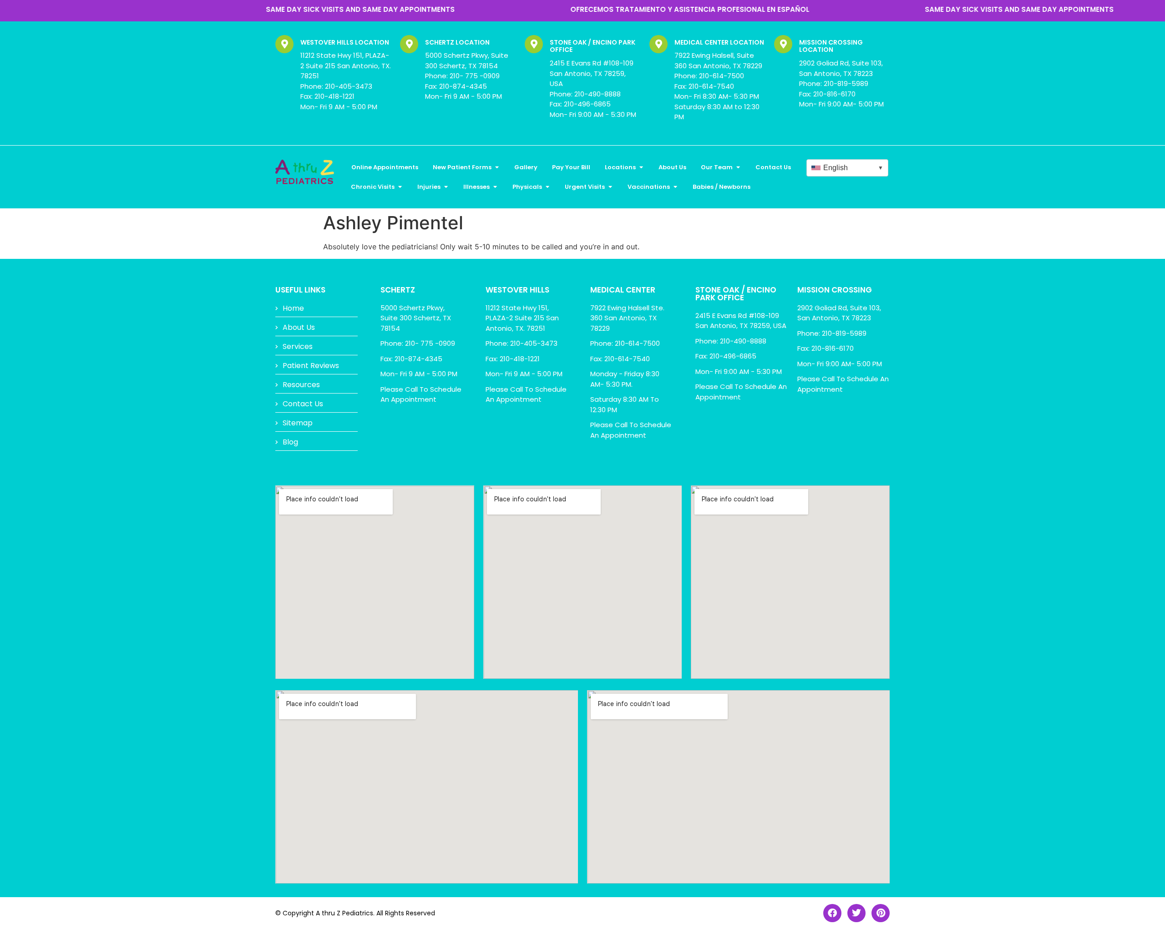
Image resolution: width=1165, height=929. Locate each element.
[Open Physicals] (547, 187)
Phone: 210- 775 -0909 (462, 76)
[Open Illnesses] (495, 187)
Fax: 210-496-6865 (580, 104)
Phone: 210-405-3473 (336, 86)
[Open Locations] (641, 167)
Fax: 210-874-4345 (456, 86)
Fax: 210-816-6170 (827, 94)
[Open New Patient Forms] (497, 167)
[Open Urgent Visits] (610, 187)
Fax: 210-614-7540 (704, 86)
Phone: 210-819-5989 (833, 83)
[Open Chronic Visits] (400, 187)
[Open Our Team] (738, 167)
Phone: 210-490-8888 (585, 94)
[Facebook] (832, 913)
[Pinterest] (880, 913)
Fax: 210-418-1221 (327, 96)
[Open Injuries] (446, 187)
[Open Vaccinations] (675, 187)
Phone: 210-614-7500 (709, 76)
